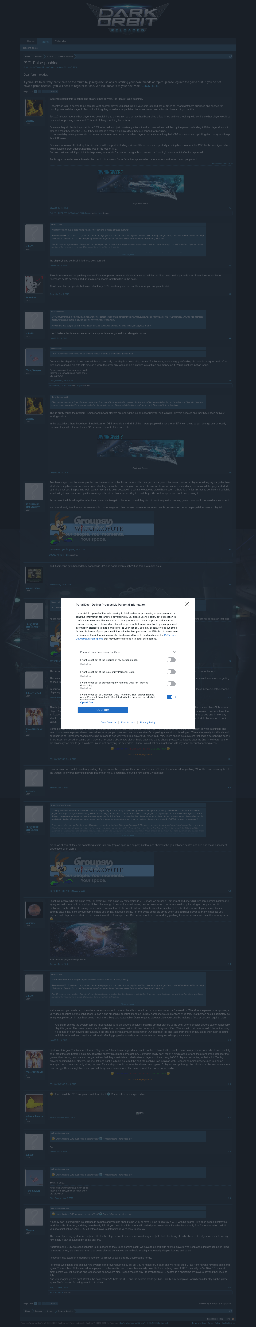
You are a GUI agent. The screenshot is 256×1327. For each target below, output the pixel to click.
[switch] (171, 659)
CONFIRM (102, 710)
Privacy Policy (147, 722)
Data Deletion (108, 722)
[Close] (188, 605)
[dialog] (128, 663)
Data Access (128, 722)
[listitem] (128, 652)
